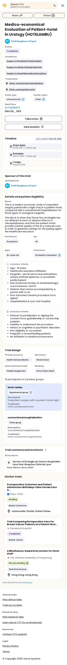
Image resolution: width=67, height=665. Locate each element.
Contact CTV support (14, 634)
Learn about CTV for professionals (22, 622)
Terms (6, 651)
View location (32, 126)
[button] (24, 61)
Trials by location (12, 605)
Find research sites (13, 616)
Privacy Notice (10, 646)
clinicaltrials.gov (25, 582)
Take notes (31, 118)
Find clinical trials (12, 599)
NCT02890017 (12, 107)
